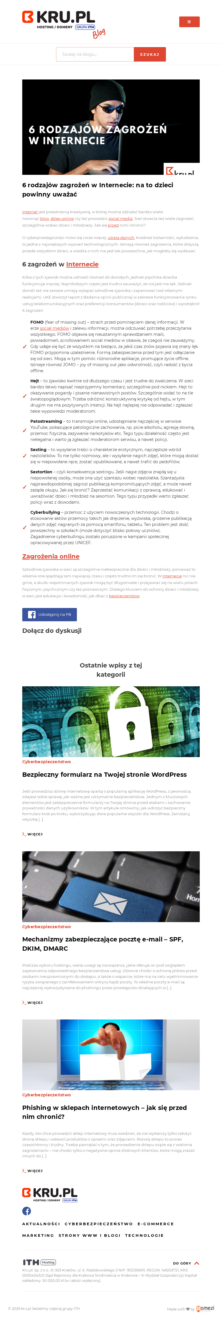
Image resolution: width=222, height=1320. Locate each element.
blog (44, 218)
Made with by (181, 1309)
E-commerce (156, 1223)
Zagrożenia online (50, 556)
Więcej (35, 834)
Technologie (144, 1235)
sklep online (62, 218)
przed (113, 225)
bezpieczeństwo (124, 596)
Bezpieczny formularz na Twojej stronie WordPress (104, 774)
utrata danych (121, 237)
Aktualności (41, 1223)
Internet (30, 212)
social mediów (54, 328)
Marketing (38, 1235)
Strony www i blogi (90, 1235)
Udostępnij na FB (54, 614)
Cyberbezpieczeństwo (46, 761)
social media (121, 218)
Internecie (82, 264)
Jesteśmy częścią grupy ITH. (56, 1308)
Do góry (182, 1263)
